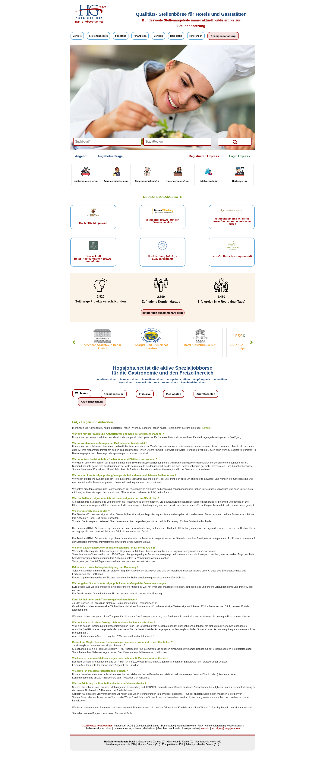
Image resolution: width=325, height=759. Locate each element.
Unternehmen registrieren (127, 728)
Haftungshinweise (186, 725)
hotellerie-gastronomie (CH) (121, 744)
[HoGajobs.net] (89, 22)
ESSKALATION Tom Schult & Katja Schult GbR (234, 346)
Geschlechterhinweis (168, 728)
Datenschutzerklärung (147, 725)
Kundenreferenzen (215, 725)
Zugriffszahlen (206, 393)
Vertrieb (158, 35)
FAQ (200, 725)
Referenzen (195, 35)
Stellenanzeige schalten (98, 728)
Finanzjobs (140, 35)
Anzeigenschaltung (223, 35)
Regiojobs (176, 35)
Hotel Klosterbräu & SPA (185, 344)
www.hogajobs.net (101, 725)
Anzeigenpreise (114, 393)
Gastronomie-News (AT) (208, 741)
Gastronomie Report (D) (180, 741)
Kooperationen (234, 725)
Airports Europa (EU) (148, 744)
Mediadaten (173, 393)
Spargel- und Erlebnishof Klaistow (136, 346)
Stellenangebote (98, 35)
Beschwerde (168, 725)
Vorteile (77, 35)
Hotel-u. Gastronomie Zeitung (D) (147, 741)
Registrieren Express (204, 156)
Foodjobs (120, 35)
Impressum (120, 725)
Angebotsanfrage (110, 156)
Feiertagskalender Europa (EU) (202, 744)
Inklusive (145, 393)
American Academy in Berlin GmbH (87, 346)
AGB (130, 725)
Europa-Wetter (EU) (172, 744)
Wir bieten (81, 393)
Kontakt (206, 427)
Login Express (239, 156)
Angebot (81, 156)
